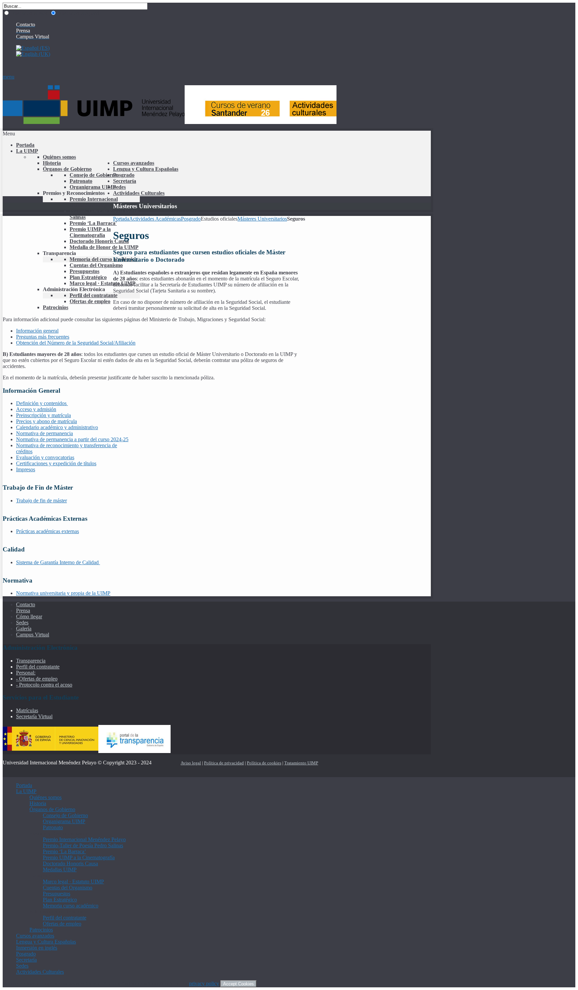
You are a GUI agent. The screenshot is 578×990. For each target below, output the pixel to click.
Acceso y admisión (36, 409)
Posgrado (191, 219)
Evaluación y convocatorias (45, 457)
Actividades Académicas (155, 219)
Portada (121, 219)
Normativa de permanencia (44, 433)
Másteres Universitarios (262, 219)
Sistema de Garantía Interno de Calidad (58, 562)
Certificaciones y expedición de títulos (56, 463)
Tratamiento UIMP (301, 762)
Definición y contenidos (42, 403)
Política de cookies (264, 762)
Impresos (25, 469)
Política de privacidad (224, 762)
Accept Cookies (238, 983)
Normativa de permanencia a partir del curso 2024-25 (72, 439)
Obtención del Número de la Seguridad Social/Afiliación (75, 343)
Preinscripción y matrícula (43, 415)
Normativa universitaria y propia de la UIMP (63, 593)
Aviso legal (191, 762)
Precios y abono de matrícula (46, 421)
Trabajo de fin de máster (41, 500)
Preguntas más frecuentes (42, 337)
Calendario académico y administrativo (57, 427)
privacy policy (204, 983)
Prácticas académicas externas (47, 531)
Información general (37, 331)
